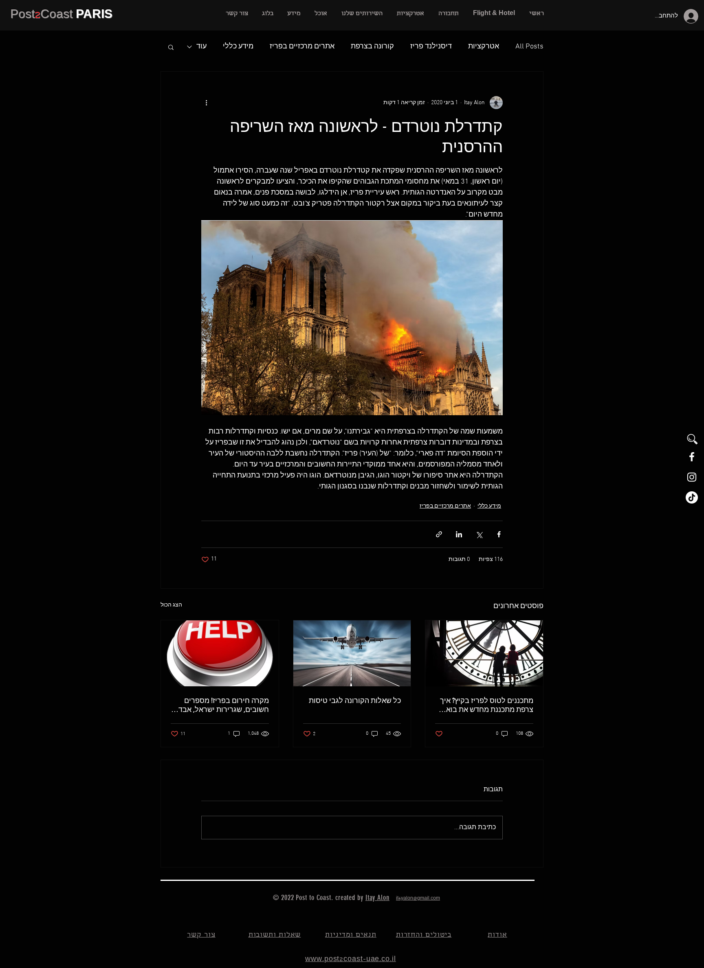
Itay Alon (377, 897)
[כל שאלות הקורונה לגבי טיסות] (352, 653)
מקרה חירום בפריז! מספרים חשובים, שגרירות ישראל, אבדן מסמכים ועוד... (222, 705)
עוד (201, 46)
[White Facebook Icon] (692, 457)
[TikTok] (692, 497)
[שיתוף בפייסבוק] (499, 534)
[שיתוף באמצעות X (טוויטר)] (479, 534)
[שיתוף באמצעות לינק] (439, 534)
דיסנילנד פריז (431, 46)
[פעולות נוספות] (206, 102)
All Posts (529, 46)
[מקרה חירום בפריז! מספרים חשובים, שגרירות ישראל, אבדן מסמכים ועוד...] (220, 653)
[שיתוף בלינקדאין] (459, 534)
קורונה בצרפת (372, 46)
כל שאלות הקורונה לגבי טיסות (355, 700)
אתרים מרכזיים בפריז (302, 46)
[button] (361, 14)
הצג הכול (171, 605)
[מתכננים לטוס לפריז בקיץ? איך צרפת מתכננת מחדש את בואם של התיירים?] (484, 653)
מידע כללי (238, 46)
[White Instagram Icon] (692, 477)
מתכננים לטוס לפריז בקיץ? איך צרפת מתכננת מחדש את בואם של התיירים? (486, 705)
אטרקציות (483, 46)
